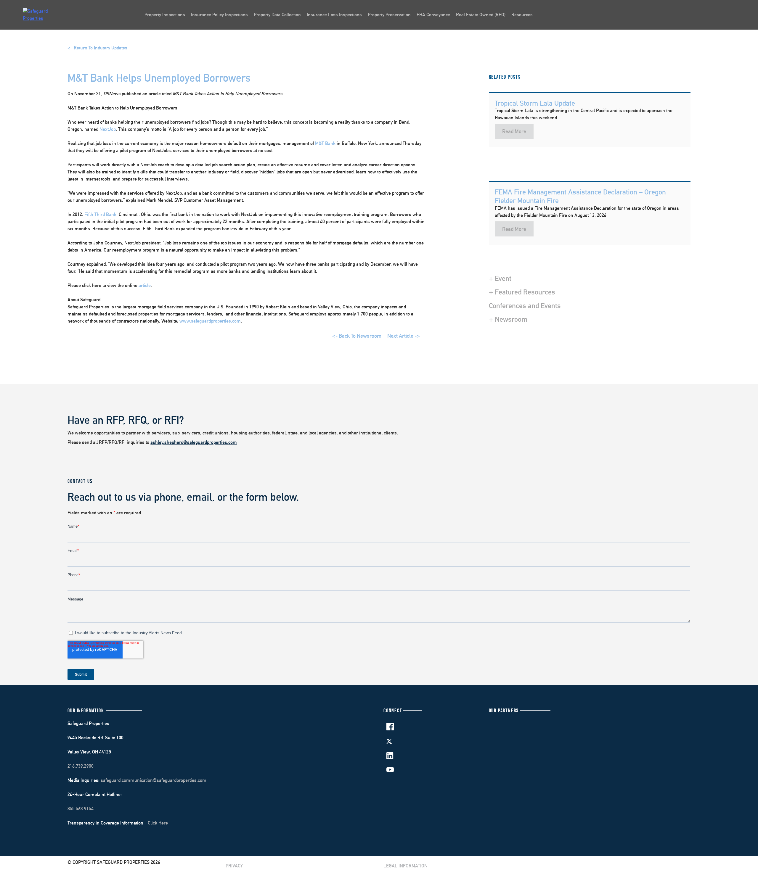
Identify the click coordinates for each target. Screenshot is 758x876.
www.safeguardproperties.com (210, 321)
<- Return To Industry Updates (97, 48)
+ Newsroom (508, 319)
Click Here (158, 823)
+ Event (500, 278)
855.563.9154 (81, 808)
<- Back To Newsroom (356, 336)
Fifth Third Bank (100, 214)
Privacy (234, 866)
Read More (514, 131)
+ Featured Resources (522, 292)
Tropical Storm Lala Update (535, 103)
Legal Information (405, 866)
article (145, 285)
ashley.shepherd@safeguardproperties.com (193, 442)
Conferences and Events (525, 305)
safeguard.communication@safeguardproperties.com (153, 780)
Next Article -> (403, 336)
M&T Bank (325, 143)
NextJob (107, 129)
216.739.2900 (81, 766)
